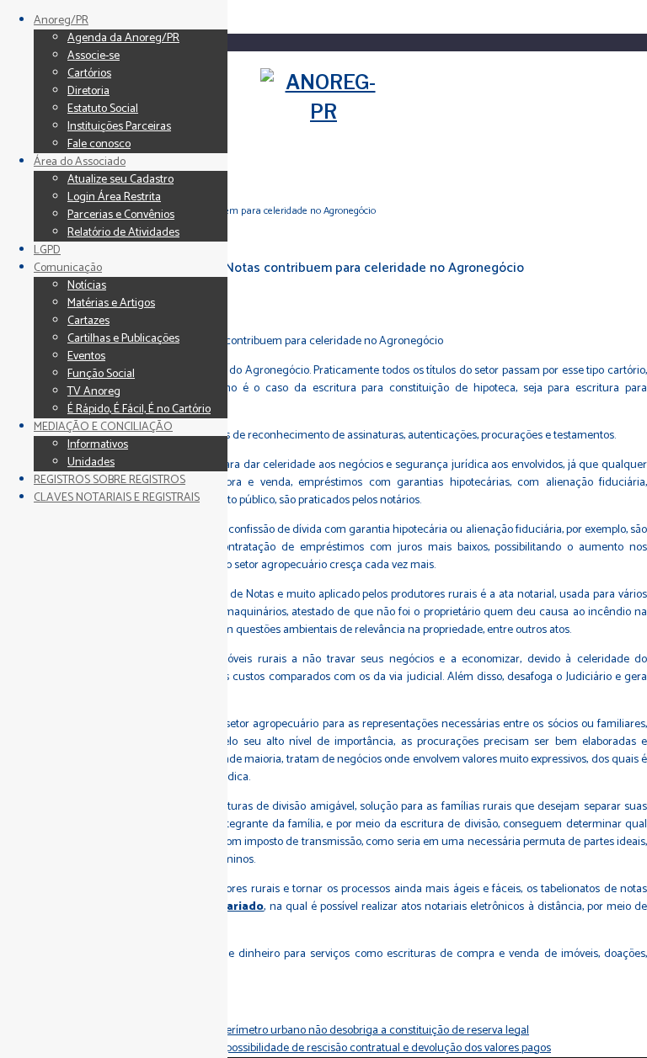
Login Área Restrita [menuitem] (114, 197)
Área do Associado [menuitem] (80, 162)
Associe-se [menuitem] (93, 56)
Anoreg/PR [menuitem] (61, 20)
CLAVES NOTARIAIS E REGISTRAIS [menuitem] (117, 498)
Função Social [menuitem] (101, 374)
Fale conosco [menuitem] (99, 144)
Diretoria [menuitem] (88, 91)
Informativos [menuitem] (97, 445)
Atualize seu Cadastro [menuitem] (120, 179)
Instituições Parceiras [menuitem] (119, 126)
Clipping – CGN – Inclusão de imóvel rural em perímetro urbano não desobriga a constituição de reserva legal (264, 1030)
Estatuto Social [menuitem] (102, 109)
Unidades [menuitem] (91, 462)
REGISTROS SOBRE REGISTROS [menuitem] (109, 480)
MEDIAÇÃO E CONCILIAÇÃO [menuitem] (103, 427)
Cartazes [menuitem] (88, 321)
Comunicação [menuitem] (68, 268)
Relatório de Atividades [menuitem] (123, 232)
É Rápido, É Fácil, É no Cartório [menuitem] (139, 409)
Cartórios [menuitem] (89, 73)
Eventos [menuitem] (86, 356)
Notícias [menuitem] (86, 285)
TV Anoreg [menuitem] (93, 391)
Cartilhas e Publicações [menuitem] (123, 338)
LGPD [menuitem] (47, 250)
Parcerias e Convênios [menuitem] (120, 215)
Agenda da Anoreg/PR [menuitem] (123, 38)
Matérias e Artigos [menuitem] (111, 303)
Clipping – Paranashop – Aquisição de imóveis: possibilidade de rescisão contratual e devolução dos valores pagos (275, 1048)
